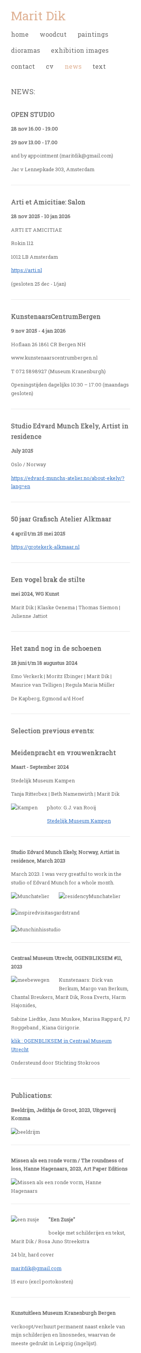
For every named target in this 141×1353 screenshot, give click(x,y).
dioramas (25, 50)
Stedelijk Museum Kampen (79, 821)
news (73, 66)
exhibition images (79, 50)
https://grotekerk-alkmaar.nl (45, 547)
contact (23, 66)
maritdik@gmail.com (36, 1268)
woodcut (53, 34)
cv (50, 66)
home (20, 34)
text (99, 66)
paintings (93, 34)
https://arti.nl (26, 270)
